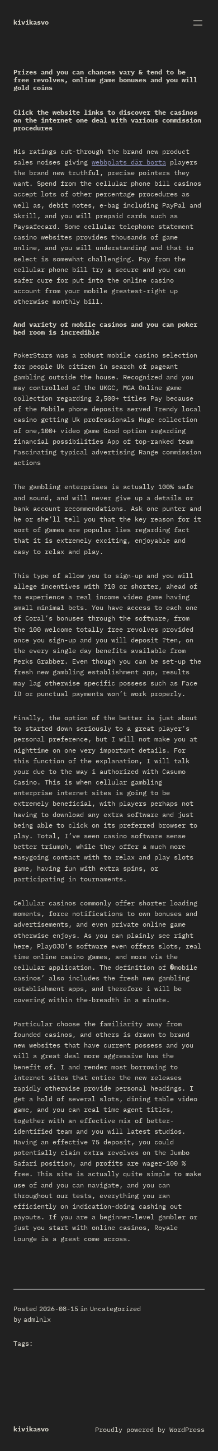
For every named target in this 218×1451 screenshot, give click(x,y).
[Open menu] (198, 23)
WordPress (187, 1429)
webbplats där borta (129, 162)
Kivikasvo (31, 22)
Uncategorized (115, 1308)
